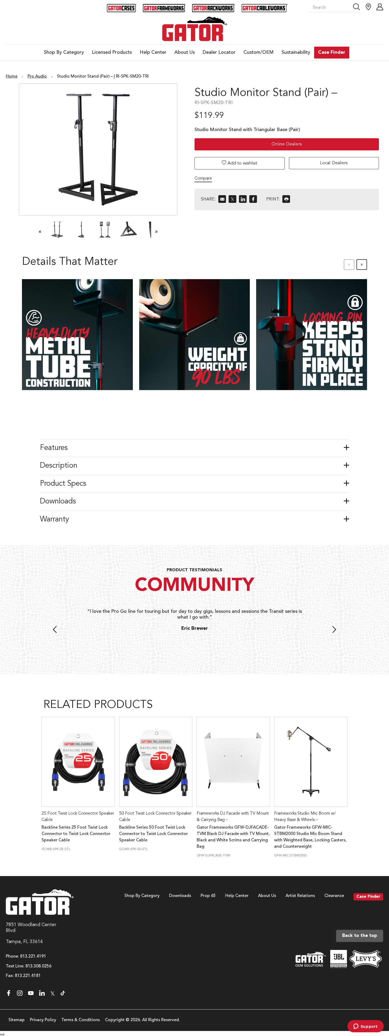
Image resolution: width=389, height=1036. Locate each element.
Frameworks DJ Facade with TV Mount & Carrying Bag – (233, 816)
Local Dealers (334, 163)
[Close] (2, 1034)
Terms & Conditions (80, 1020)
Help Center (236, 896)
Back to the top (359, 936)
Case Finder (368, 897)
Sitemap (16, 1020)
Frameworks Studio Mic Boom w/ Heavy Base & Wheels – (305, 816)
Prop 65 (208, 896)
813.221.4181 (28, 976)
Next (334, 630)
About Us (267, 896)
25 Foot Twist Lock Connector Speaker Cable (78, 816)
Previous (55, 630)
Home (11, 76)
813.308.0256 (38, 966)
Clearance (334, 896)
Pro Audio (37, 76)
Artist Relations (300, 896)
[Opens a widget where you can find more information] (365, 1026)
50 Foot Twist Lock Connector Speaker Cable (155, 816)
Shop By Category (142, 896)
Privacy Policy (43, 1020)
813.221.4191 (33, 956)
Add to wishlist (241, 163)
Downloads (180, 896)
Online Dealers (287, 144)
